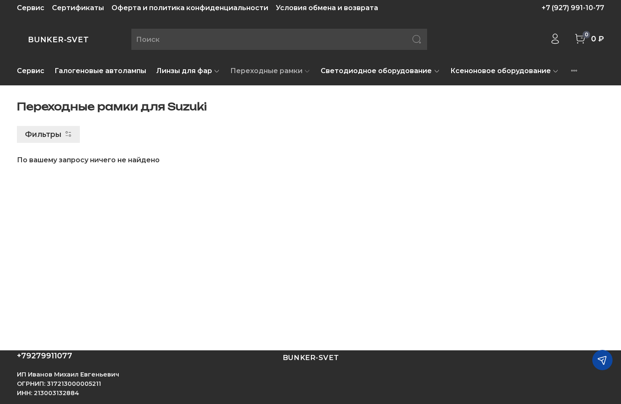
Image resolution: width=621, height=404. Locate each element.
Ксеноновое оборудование (500, 71)
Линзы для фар (184, 71)
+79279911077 (44, 355)
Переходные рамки (266, 71)
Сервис (30, 8)
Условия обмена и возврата (327, 8)
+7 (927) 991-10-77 (573, 8)
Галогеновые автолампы (100, 71)
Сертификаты (78, 8)
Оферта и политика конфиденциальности (190, 8)
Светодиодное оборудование (376, 71)
